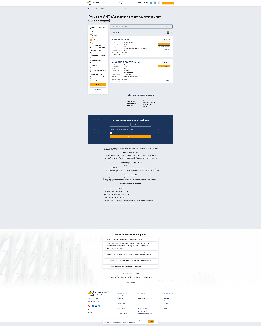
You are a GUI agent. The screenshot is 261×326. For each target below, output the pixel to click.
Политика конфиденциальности (96, 309)
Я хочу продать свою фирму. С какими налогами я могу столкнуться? (124, 266)
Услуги (166, 303)
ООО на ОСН (120, 301)
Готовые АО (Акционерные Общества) (131, 103)
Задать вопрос (130, 282)
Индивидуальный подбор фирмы (146, 298)
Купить (115, 3)
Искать (168, 26)
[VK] (93, 306)
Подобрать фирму (130, 136)
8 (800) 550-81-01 (142, 2)
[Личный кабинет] (159, 2)
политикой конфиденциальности (128, 322)
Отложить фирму (167, 49)
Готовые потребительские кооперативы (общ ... (149, 103)
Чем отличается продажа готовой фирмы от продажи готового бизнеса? (125, 239)
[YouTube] (89, 306)
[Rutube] (96, 306)
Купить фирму (164, 43)
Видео (129, 3)
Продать (121, 3)
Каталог (109, 3)
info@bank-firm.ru (96, 301)
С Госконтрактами (121, 316)
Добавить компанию (143, 308)
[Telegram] (99, 306)
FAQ (165, 311)
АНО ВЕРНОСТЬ (121, 40)
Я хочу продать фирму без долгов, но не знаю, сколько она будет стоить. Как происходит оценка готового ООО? (129, 261)
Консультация (141, 301)
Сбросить (98, 89)
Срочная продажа (142, 311)
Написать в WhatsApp (165, 46)
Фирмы (166, 308)
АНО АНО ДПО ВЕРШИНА (126, 62)
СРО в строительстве (122, 308)
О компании (167, 295)
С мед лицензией (121, 306)
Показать (98, 84)
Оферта (90, 312)
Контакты (166, 298)
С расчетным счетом (122, 313)
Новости (166, 306)
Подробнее (168, 54)
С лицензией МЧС (121, 303)
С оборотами (120, 311)
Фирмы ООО (120, 295)
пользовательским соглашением (142, 132)
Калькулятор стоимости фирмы (145, 313)
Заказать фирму (167, 3)
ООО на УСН (120, 298)
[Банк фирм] (93, 3)
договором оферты (130, 132)
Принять (151, 321)
